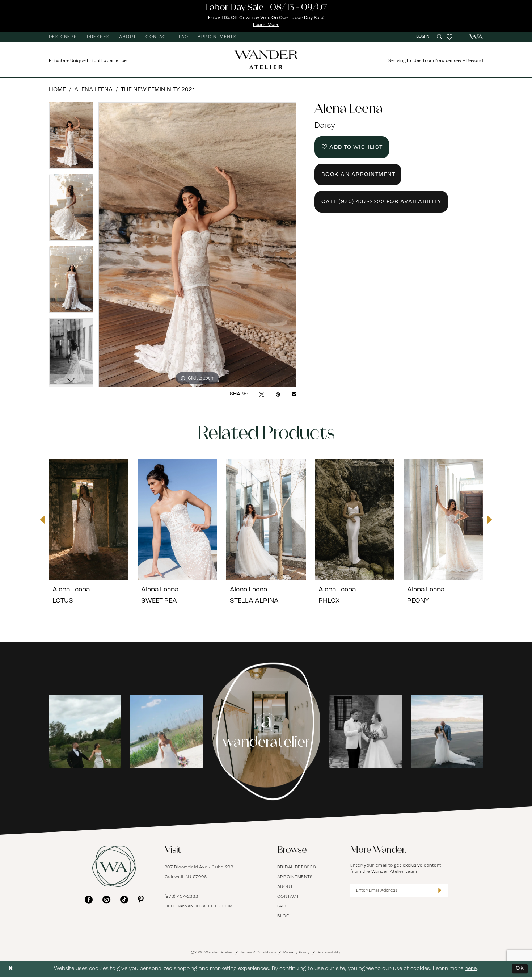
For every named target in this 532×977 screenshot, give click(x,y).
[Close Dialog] (10, 969)
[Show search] (439, 36)
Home (57, 90)
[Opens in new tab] (85, 731)
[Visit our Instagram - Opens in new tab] (106, 899)
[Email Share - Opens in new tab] (293, 394)
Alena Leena (93, 90)
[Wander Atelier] (473, 36)
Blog (283, 916)
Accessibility (329, 953)
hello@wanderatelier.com (199, 906)
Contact (288, 896)
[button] (424, 36)
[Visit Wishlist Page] (449, 37)
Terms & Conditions (258, 953)
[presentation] (88, 519)
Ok (520, 968)
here (471, 969)
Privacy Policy (296, 953)
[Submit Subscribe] (440, 890)
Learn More (266, 24)
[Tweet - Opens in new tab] (262, 394)
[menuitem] (63, 37)
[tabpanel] (71, 138)
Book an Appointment (358, 174)
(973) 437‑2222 (181, 896)
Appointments (295, 877)
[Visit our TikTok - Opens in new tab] (124, 899)
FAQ (281, 906)
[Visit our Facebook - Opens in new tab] (88, 899)
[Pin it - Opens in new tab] (277, 394)
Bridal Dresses (296, 867)
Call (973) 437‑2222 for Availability (381, 202)
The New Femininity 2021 (158, 90)
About (285, 887)
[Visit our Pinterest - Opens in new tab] (141, 899)
